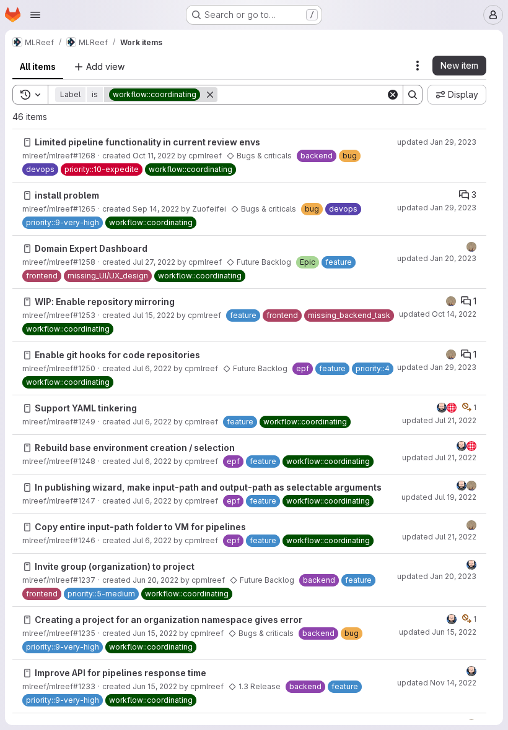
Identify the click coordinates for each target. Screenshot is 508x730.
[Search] (413, 95)
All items (38, 66)
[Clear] (392, 94)
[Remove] (210, 94)
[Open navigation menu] (35, 15)
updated (436, 142)
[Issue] (27, 142)
